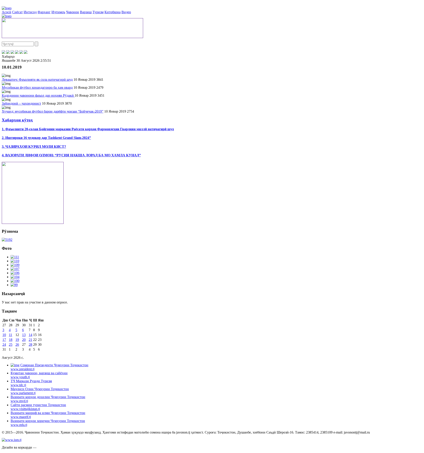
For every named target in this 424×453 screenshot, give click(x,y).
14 (30, 335)
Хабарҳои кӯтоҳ (17, 120)
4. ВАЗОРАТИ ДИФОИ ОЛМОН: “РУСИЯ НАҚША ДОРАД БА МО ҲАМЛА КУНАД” (71, 155)
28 (30, 344)
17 (4, 340)
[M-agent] (21, 52)
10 (4, 335)
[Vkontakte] (12, 52)
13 (24, 335)
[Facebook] (3, 52)
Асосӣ (6, 12)
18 (10, 340)
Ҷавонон (72, 12)
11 (10, 335)
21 (30, 340)
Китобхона (112, 12)
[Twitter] (8, 52)
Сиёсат (17, 12)
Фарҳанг (44, 12)
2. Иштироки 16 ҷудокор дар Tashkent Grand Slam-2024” (46, 138)
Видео (126, 12)
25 (10, 344)
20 (24, 340)
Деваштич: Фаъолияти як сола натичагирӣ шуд (37, 79)
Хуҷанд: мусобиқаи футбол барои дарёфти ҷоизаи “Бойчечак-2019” (52, 111)
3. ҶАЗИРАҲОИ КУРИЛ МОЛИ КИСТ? (34, 146)
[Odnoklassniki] (17, 52)
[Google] (25, 52)
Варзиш (86, 12)
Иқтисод (30, 12)
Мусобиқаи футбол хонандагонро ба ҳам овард (37, 87)
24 (4, 344)
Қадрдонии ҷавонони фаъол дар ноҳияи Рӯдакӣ (38, 95)
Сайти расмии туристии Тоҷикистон (38, 407)
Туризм (98, 12)
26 (17, 344)
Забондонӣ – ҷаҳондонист (21, 103)
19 (17, 340)
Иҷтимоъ (58, 12)
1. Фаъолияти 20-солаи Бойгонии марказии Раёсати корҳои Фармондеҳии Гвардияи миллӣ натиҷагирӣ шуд (88, 129)
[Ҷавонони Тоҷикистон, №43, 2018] (7, 240)
